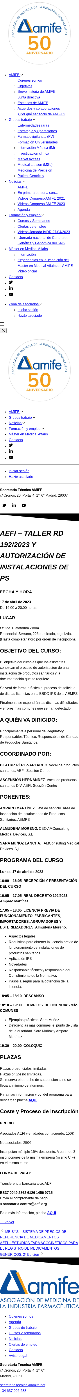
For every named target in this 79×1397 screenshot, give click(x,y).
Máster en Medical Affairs (28, 249)
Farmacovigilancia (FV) (36, 136)
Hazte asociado (30, 315)
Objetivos (25, 86)
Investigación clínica (33, 153)
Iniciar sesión (28, 310)
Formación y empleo (25, 215)
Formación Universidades (38, 142)
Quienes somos (21, 1316)
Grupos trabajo (21, 120)
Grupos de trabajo (23, 1327)
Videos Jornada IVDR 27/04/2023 (44, 232)
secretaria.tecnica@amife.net (22, 1385)
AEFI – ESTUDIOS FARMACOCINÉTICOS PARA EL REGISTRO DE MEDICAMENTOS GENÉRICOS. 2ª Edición (39, 1248)
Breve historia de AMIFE (36, 91)
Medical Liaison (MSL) (35, 164)
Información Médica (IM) (36, 148)
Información (27, 254)
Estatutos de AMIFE (33, 103)
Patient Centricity (31, 176)
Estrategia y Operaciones (37, 131)
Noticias (15, 181)
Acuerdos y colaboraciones (39, 108)
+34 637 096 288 (13, 1391)
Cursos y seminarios (25, 1333)
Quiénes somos (30, 80)
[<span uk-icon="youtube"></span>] (11, 295)
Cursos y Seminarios (34, 221)
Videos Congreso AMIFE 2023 (41, 204)
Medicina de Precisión (35, 170)
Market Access (29, 159)
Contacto (16, 277)
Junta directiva (29, 97)
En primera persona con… (38, 193)
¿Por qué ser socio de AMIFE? (41, 114)
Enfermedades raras (33, 125)
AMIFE (14, 75)
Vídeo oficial (27, 271)
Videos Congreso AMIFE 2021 (41, 198)
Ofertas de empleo (32, 226)
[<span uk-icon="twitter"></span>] (11, 283)
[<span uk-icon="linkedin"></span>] (11, 289)
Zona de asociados (24, 304)
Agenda (24, 209)
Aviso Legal (18, 1356)
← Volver (7, 1222)
